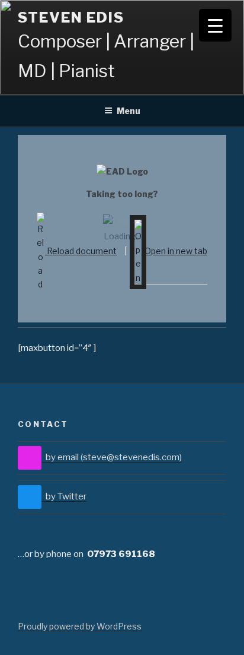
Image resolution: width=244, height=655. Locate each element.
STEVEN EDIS (71, 17)
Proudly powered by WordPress (80, 626)
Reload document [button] (81, 251)
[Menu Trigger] (215, 25)
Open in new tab (175, 251)
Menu (128, 111)
